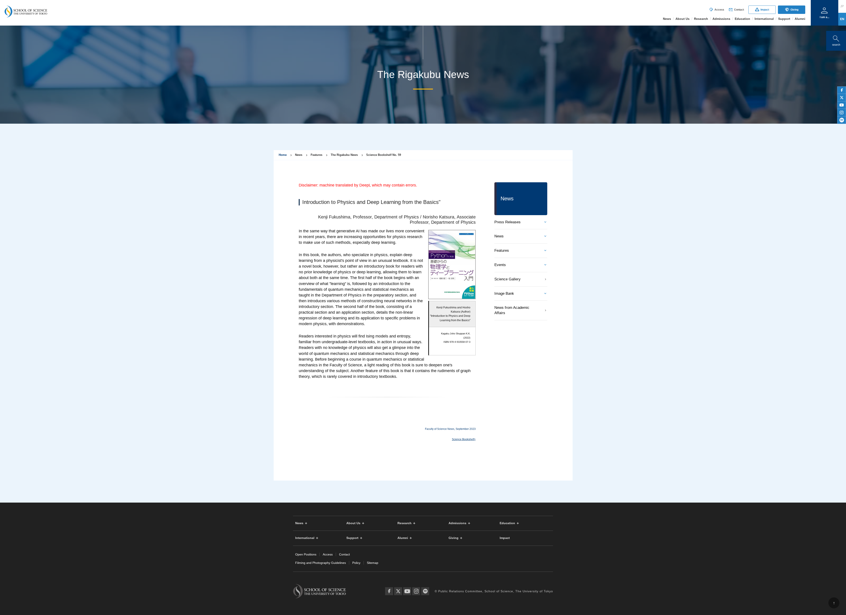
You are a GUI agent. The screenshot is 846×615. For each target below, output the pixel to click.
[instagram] (841, 112)
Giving (791, 9)
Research (404, 523)
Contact (736, 9)
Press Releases (507, 222)
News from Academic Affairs (511, 310)
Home (283, 155)
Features (501, 250)
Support (352, 538)
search (836, 39)
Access (716, 9)
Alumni (402, 538)
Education (507, 523)
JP (842, 6)
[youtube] (841, 105)
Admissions (457, 523)
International (304, 538)
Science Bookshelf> (464, 439)
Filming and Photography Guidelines (320, 563)
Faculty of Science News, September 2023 (450, 428)
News (499, 236)
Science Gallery (507, 279)
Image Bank (504, 293)
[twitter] (841, 97)
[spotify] (841, 120)
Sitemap (372, 563)
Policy (356, 563)
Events (500, 265)
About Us (353, 523)
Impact (762, 9)
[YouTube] (407, 591)
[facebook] (841, 90)
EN (842, 19)
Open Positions (305, 554)
